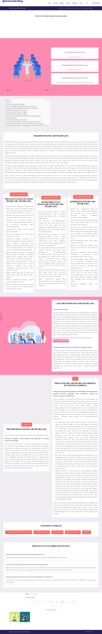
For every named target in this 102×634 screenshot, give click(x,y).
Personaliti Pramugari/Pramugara (83, 197)
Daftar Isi (8, 102)
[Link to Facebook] (93, 3)
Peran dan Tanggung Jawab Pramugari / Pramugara (21, 106)
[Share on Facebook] (28, 602)
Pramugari (35, 593)
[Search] (87, 3)
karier (80, 8)
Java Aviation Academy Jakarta (42, 532)
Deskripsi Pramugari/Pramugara (15, 104)
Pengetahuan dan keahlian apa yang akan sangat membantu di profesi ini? (28, 125)
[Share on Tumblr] (57, 602)
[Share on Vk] (62, 602)
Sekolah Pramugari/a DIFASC (72, 532)
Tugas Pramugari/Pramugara (19, 194)
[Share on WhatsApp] (40, 602)
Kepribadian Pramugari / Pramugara (16, 110)
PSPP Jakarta (87, 532)
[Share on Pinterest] (45, 602)
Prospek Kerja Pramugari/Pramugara (16, 114)
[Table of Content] (48, 100)
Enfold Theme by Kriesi (26, 631)
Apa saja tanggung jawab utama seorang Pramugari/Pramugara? (25, 123)
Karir (75, 378)
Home (64, 8)
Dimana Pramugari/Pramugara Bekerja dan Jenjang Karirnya (23, 116)
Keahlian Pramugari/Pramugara (51, 197)
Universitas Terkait (11, 118)
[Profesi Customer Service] (1, 317)
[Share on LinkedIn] (51, 602)
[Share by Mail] (73, 602)
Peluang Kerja (26, 424)
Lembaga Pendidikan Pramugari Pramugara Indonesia (19, 532)
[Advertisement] (51, 28)
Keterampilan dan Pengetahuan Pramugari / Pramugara (22, 108)
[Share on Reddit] (68, 602)
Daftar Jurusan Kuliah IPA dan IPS (17, 8)
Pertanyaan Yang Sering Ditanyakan (17, 120)
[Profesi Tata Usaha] (14, 617)
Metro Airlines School (57, 532)
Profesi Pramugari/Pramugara (51, 16)
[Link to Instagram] (95, 3)
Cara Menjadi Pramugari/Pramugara (16, 112)
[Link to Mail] (97, 3)
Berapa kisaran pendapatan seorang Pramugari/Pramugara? (24, 121)
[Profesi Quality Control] (101, 317)
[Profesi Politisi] (25, 617)
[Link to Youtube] (99, 3)
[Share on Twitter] (34, 602)
